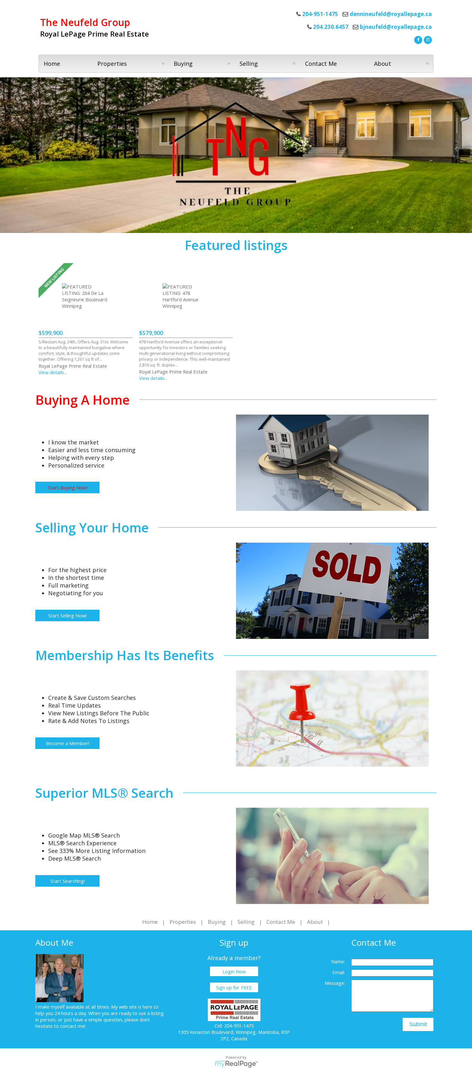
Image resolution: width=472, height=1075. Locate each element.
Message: (335, 983)
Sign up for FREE (234, 987)
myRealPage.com (236, 1064)
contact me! (72, 1026)
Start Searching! (67, 881)
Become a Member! (67, 743)
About (315, 921)
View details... (53, 372)
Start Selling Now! (67, 615)
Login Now (234, 971)
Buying (217, 921)
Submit (418, 1024)
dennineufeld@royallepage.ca (391, 14)
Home (52, 63)
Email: (338, 972)
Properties (183, 921)
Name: (338, 961)
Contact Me (321, 63)
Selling (246, 921)
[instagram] (427, 39)
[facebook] (417, 39)
